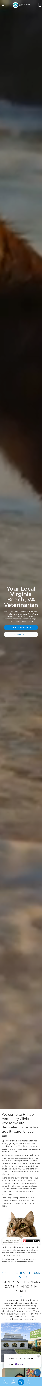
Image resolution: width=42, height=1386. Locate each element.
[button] (3, 5)
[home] (22, 5)
